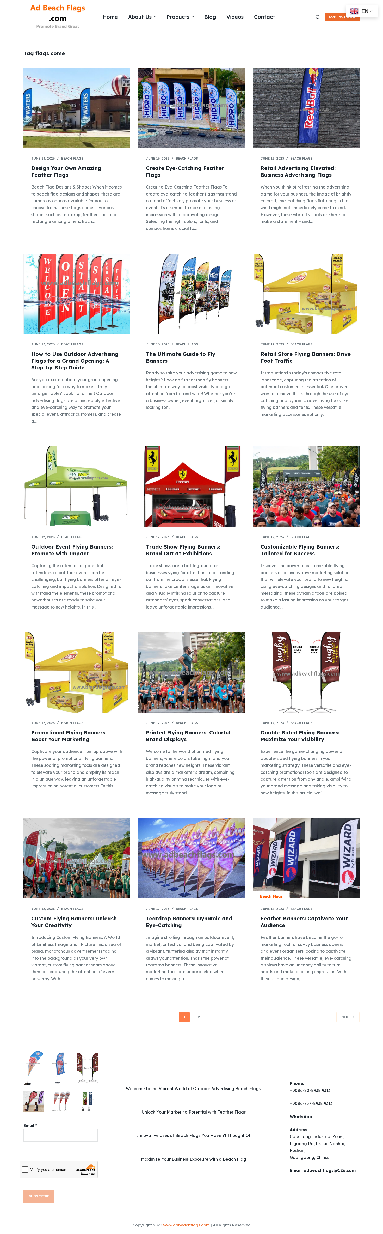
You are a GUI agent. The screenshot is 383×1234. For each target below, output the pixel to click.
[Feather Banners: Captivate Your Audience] (306, 858)
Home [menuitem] (110, 17)
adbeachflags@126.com (330, 1170)
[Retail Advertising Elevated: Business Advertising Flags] (306, 108)
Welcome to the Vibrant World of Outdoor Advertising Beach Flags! (194, 1088)
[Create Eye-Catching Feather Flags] (191, 108)
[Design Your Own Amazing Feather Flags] (76, 108)
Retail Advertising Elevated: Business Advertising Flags (298, 171)
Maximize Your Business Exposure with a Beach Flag (193, 1159)
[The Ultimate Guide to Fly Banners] (191, 294)
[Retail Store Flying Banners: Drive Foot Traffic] (306, 294)
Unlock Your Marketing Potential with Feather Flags (194, 1112)
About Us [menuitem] (140, 17)
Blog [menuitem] (210, 17)
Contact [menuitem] (264, 17)
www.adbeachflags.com (186, 1225)
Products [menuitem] (177, 17)
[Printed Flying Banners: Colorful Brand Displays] (191, 672)
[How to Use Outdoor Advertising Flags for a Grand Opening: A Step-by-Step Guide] (76, 294)
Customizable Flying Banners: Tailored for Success (300, 550)
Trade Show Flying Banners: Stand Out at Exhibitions (183, 550)
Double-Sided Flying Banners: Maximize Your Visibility (300, 736)
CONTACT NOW (342, 17)
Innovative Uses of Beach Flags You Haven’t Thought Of (193, 1135)
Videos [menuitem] (235, 17)
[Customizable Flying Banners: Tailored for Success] (306, 486)
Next (345, 1017)
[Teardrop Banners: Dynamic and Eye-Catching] (191, 858)
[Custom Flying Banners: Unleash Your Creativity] (76, 858)
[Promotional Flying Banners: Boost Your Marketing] (76, 672)
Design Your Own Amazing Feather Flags (66, 171)
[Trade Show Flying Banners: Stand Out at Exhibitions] (191, 486)
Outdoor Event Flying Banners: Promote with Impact (72, 550)
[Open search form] (318, 17)
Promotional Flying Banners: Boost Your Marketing (69, 736)
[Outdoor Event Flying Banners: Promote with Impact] (76, 486)
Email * (30, 1125)
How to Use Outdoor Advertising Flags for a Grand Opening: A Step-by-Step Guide (75, 361)
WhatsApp (301, 1116)
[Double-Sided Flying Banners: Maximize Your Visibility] (306, 672)
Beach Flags (72, 158)
